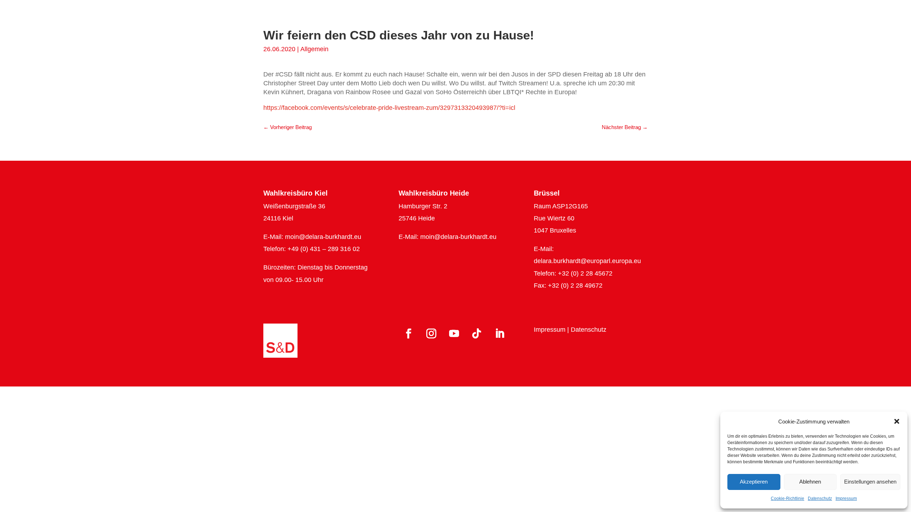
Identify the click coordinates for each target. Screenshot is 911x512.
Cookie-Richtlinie (787, 498)
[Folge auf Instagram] (431, 333)
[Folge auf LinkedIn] (500, 333)
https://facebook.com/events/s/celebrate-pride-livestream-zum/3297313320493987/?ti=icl (389, 107)
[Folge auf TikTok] (477, 333)
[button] (896, 421)
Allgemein (314, 49)
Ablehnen (810, 482)
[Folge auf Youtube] (454, 333)
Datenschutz (820, 498)
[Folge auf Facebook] (408, 333)
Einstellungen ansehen (870, 482)
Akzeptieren (754, 482)
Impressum (846, 498)
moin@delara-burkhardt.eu (323, 236)
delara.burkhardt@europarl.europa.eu (587, 261)
